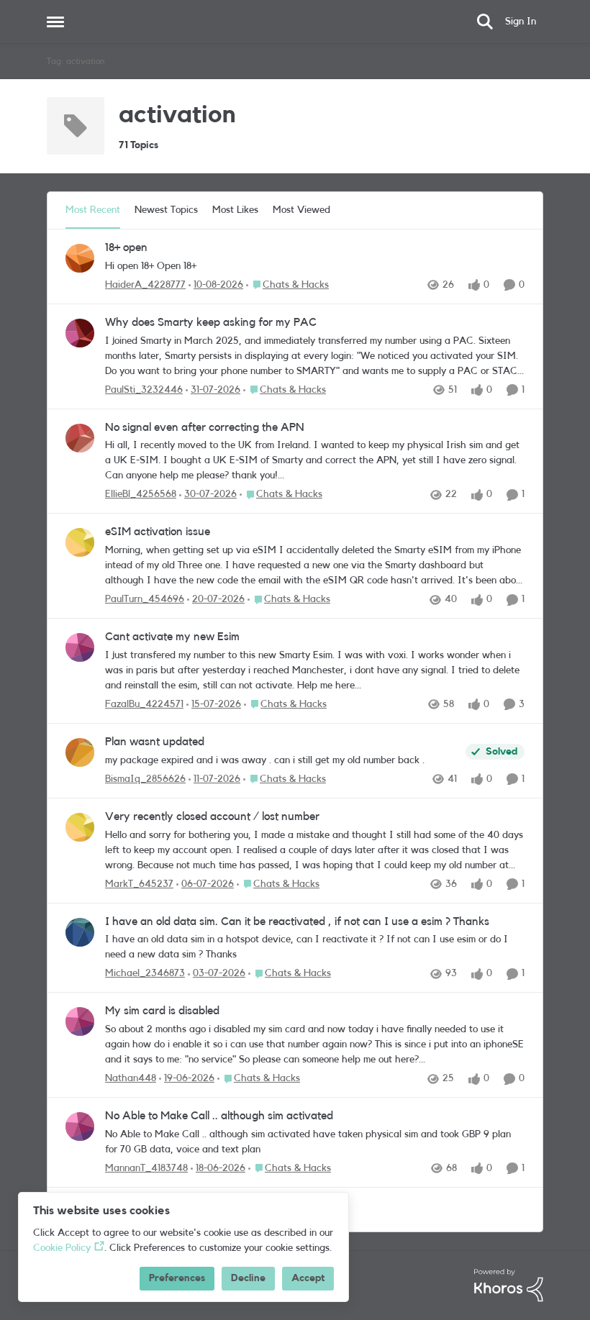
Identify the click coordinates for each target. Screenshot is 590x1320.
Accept (307, 1278)
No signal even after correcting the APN (204, 427)
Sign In (520, 22)
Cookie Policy (62, 1248)
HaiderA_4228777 (145, 285)
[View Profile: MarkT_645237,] (79, 827)
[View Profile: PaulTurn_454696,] (79, 542)
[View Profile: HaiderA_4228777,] (79, 258)
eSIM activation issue (157, 531)
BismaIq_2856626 (145, 779)
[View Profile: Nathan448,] (79, 1021)
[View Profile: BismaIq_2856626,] (79, 752)
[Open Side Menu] (55, 21)
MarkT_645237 (139, 884)
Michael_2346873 (145, 973)
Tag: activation (75, 61)
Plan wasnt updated (154, 741)
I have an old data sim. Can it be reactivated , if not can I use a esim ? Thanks (297, 921)
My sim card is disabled (162, 1010)
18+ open (126, 247)
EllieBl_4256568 (140, 494)
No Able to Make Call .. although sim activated (219, 1115)
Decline (248, 1278)
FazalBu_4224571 (144, 704)
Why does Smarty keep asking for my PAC (211, 322)
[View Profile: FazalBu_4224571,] (79, 647)
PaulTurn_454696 (144, 599)
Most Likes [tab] (235, 210)
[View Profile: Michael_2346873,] (79, 932)
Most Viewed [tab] (301, 210)
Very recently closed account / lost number (212, 816)
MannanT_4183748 (146, 1168)
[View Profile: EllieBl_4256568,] (79, 438)
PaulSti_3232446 (144, 390)
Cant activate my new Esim (172, 636)
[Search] (485, 21)
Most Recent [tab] (92, 210)
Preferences (177, 1278)
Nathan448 (130, 1078)
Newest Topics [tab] (166, 210)
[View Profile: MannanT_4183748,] (79, 1126)
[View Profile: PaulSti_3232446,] (79, 333)
